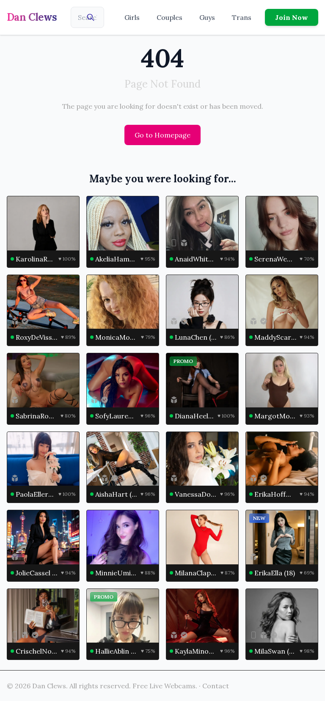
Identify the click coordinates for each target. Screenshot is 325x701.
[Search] (90, 17)
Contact (215, 686)
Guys (207, 17)
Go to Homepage (162, 135)
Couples (169, 17)
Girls (132, 17)
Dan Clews (32, 17)
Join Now (291, 17)
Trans (241, 17)
